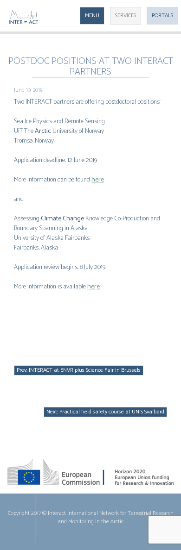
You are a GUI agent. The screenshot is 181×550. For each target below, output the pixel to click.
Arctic (43, 131)
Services (125, 15)
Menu (92, 15)
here (97, 180)
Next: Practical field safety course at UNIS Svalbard (105, 411)
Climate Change (62, 218)
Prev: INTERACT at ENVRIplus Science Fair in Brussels (79, 370)
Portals (162, 15)
